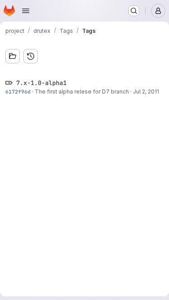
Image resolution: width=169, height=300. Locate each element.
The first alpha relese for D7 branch (82, 91)
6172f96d (18, 91)
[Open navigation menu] (25, 11)
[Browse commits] (30, 56)
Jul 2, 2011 (146, 91)
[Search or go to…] (133, 10)
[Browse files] (12, 56)
